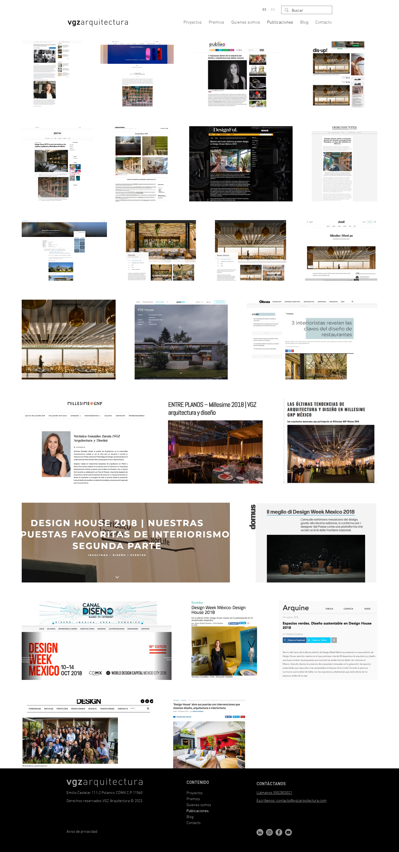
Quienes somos (198, 805)
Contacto (193, 823)
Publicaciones (197, 811)
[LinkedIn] (259, 832)
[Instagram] (269, 832)
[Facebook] (279, 832)
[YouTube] (288, 832)
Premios (193, 799)
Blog (190, 817)
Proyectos (194, 793)
